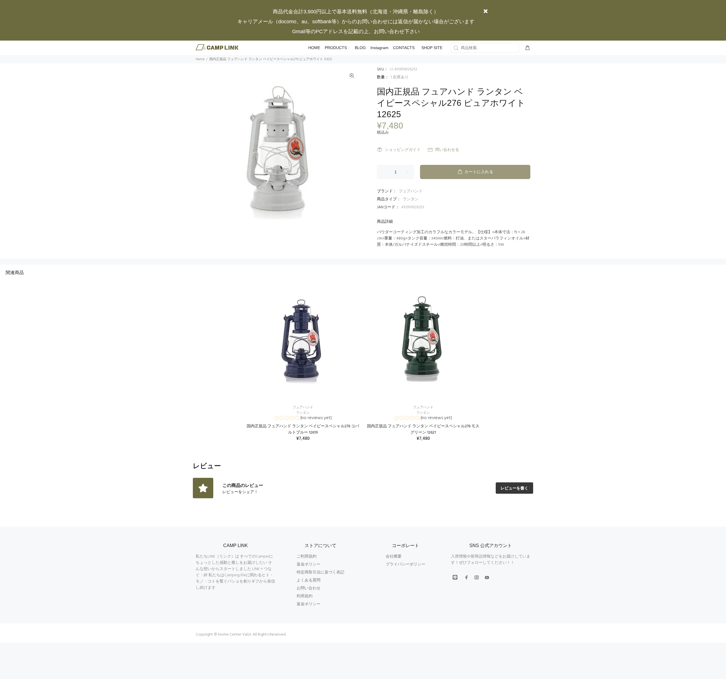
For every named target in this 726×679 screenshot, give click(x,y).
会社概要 (394, 556)
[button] (303, 418)
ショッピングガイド (403, 150)
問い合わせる (447, 150)
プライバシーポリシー (405, 564)
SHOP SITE (431, 47)
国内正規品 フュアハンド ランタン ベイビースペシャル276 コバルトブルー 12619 (303, 429)
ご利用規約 (306, 556)
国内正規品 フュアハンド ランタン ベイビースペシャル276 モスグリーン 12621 (423, 429)
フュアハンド (411, 191)
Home (200, 59)
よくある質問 (308, 580)
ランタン (411, 199)
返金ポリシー (308, 564)
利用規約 (305, 596)
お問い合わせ (308, 588)
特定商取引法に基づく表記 (320, 572)
